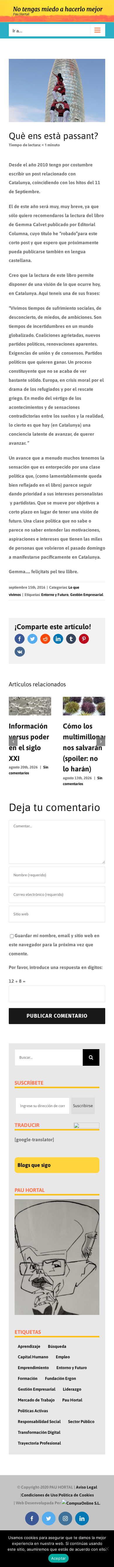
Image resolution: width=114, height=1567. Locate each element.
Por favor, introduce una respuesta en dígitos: (55, 967)
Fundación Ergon (60, 1378)
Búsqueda (57, 1346)
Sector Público (81, 1421)
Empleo (63, 1357)
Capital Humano (33, 1357)
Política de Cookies (76, 1495)
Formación (27, 1378)
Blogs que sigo (34, 1165)
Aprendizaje (29, 1346)
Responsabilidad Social (39, 1421)
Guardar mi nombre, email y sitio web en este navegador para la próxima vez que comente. (54, 944)
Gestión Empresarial (86, 594)
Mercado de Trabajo (36, 1400)
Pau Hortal (72, 1400)
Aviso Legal (86, 1487)
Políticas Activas (33, 1410)
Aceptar (58, 1558)
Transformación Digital (39, 1432)
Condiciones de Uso (39, 1495)
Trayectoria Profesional (39, 1443)
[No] (107, 1549)
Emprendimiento (33, 1367)
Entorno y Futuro (54, 594)
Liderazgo (72, 1389)
